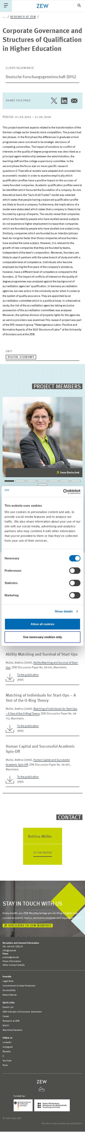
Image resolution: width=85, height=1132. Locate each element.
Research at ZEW (23, 17)
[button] (9, 481)
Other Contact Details (14, 965)
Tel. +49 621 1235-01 (13, 946)
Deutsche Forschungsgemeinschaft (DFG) (41, 77)
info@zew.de (9, 950)
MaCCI (6, 1025)
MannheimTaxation (12, 1030)
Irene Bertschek (69, 472)
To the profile (42, 852)
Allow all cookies (42, 624)
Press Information (12, 961)
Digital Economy (21, 357)
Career (6, 1016)
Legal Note (8, 981)
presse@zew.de (11, 957)
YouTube (7, 1061)
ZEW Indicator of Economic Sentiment (22, 1012)
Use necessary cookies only (42, 637)
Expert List (8, 1007)
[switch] (74, 570)
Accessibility (9, 990)
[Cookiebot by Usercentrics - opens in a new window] (63, 491)
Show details (64, 611)
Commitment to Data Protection (19, 986)
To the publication (28, 674)
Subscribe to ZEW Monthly (29, 925)
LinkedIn (7, 1042)
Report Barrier (10, 995)
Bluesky (7, 1051)
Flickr (5, 1065)
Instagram (8, 1047)
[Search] (79, 6)
